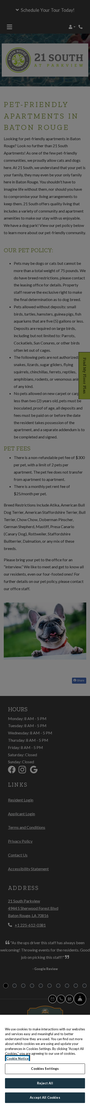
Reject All (45, 1083)
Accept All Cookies (45, 1097)
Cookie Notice (17, 1058)
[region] (45, 1061)
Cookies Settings (45, 1069)
